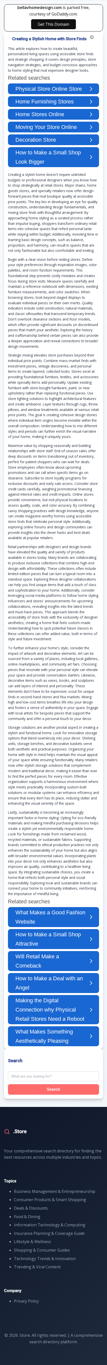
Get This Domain (53, 24)
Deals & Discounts (31, 1208)
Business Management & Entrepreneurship (54, 1191)
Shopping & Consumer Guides (42, 1250)
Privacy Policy (26, 1301)
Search (53, 1089)
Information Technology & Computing (49, 1225)
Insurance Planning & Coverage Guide (49, 1233)
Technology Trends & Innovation (45, 1258)
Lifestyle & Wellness (32, 1241)
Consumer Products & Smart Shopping (50, 1199)
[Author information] (92, 37)
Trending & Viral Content (37, 1267)
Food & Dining (27, 1216)
